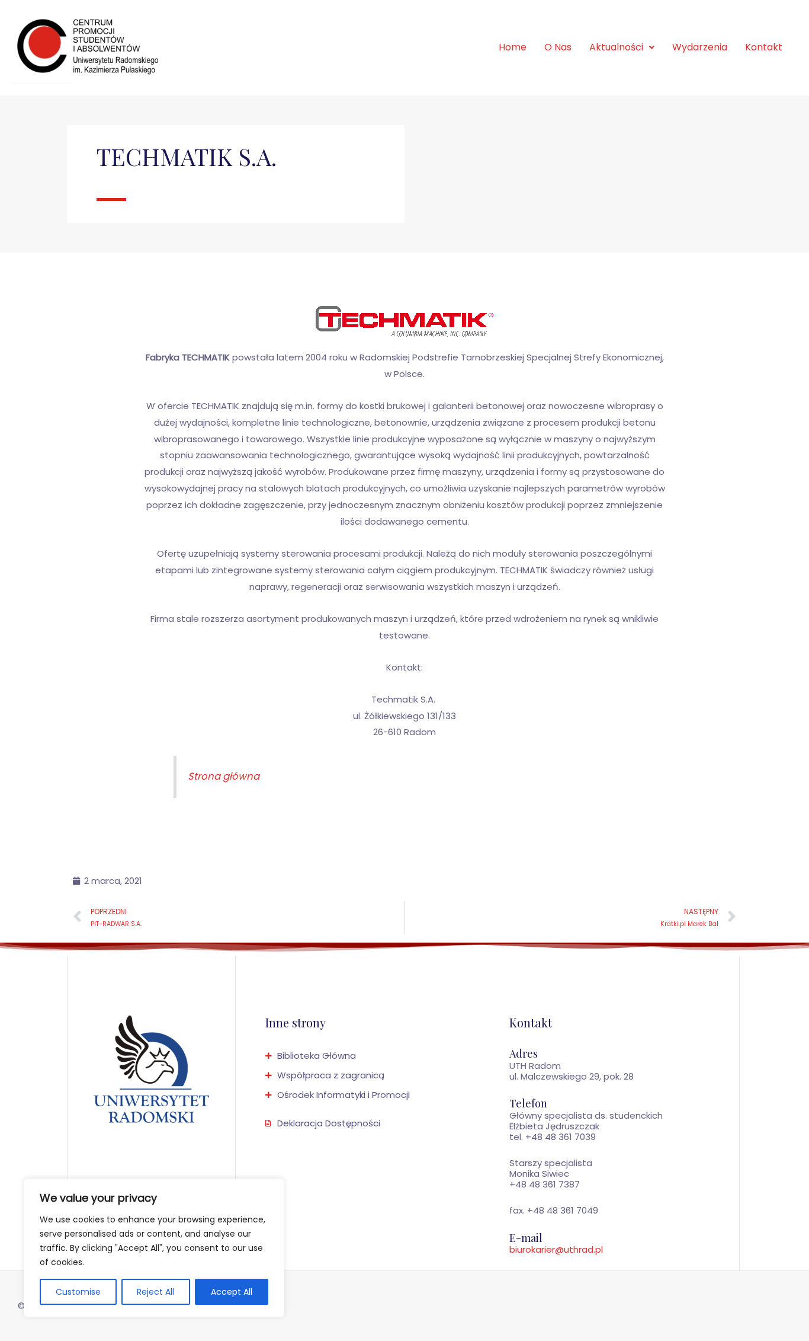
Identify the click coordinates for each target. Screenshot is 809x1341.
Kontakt (763, 47)
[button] (621, 47)
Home (513, 47)
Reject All (155, 1292)
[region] (154, 1248)
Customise (78, 1292)
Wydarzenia (699, 47)
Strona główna (223, 776)
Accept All (231, 1292)
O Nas (558, 47)
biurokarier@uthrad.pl (556, 1249)
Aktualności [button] (616, 47)
